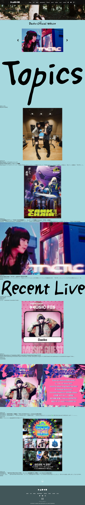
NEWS (30, 2)
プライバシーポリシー (42, 501)
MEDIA (37, 2)
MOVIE (52, 2)
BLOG (60, 2)
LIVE (33, 2)
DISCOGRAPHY (42, 2)
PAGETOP (42, 481)
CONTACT (64, 2)
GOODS (56, 2)
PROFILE (48, 2)
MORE (1, 279)
